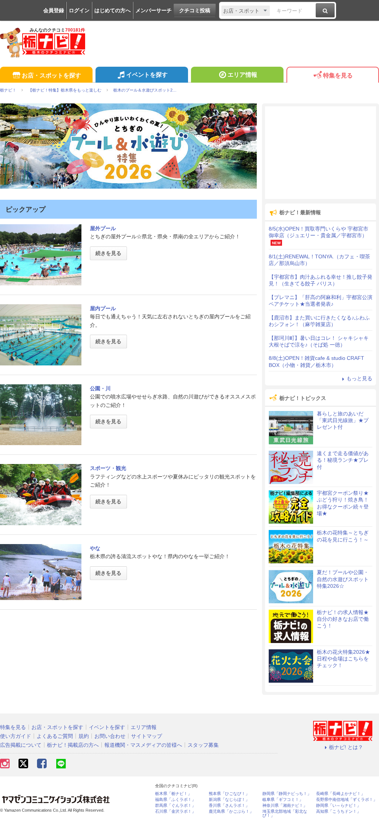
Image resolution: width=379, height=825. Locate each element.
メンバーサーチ (153, 10)
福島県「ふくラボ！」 (175, 800)
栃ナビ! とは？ (346, 747)
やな (95, 548)
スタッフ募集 (203, 745)
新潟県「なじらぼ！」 (229, 800)
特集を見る (338, 75)
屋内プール (103, 308)
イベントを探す (147, 75)
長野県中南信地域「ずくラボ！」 (346, 800)
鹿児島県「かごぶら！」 (231, 811)
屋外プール (103, 228)
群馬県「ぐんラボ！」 (175, 806)
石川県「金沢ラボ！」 (175, 811)
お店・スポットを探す (51, 75)
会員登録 (53, 10)
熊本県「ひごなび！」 (229, 794)
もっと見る (359, 378)
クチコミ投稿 (194, 10)
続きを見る (108, 253)
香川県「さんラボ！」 (229, 806)
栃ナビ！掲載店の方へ (73, 745)
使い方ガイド (15, 736)
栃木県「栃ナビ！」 (173, 794)
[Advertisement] (320, 152)
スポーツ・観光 (108, 468)
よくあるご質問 (55, 736)
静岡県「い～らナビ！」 (338, 806)
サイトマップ (146, 736)
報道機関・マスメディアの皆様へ (143, 745)
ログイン (79, 10)
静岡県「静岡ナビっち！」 (286, 794)
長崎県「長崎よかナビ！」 (340, 794)
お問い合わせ (109, 736)
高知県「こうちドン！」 (338, 811)
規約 (83, 736)
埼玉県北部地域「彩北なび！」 (284, 813)
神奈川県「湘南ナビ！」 (284, 806)
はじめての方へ (112, 10)
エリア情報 (242, 75)
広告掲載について (20, 745)
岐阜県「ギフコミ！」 (282, 800)
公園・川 (100, 388)
